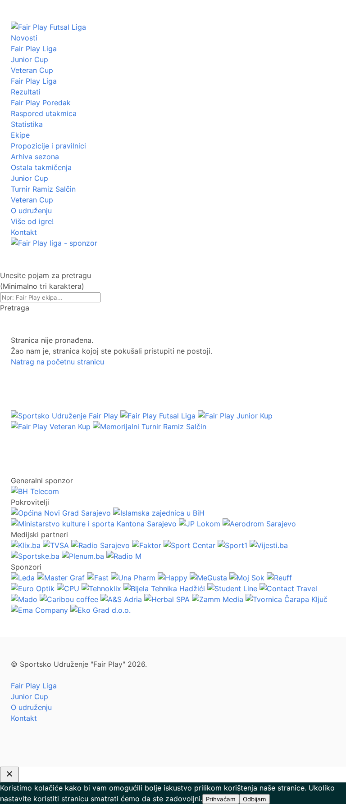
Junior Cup (29, 59)
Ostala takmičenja (41, 167)
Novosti (24, 37)
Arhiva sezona (35, 156)
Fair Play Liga (34, 48)
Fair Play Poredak (41, 102)
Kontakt (24, 232)
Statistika (27, 124)
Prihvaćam (221, 799)
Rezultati (26, 91)
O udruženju (31, 210)
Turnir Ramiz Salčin (43, 188)
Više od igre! (32, 221)
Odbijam (254, 799)
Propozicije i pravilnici (48, 145)
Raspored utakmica (44, 113)
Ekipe (20, 134)
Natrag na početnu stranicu (57, 361)
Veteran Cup (32, 70)
